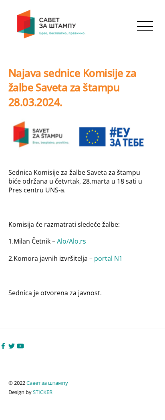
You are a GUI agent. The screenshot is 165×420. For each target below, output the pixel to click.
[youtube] (20, 345)
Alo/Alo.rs (71, 241)
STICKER (42, 392)
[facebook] (3, 345)
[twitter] (11, 345)
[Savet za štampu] (52, 36)
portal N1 (108, 258)
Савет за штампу (47, 382)
